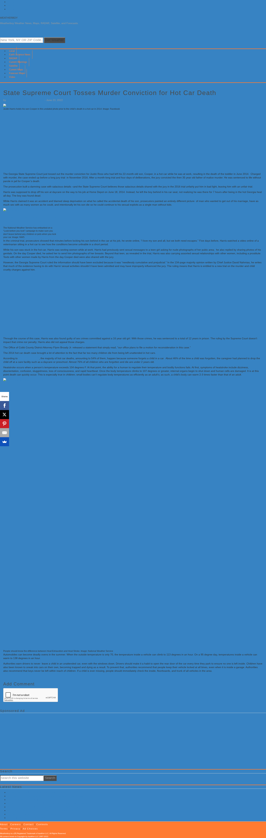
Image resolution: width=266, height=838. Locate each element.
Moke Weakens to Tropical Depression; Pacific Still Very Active (42, 810)
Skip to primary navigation (22, 1)
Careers (15, 824)
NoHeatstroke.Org (28, 358)
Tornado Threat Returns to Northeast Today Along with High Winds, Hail (48, 796)
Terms (4, 829)
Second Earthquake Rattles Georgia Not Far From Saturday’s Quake (46, 806)
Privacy (15, 829)
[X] (4, 414)
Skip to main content (19, 5)
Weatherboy (9, 17)
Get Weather (54, 40)
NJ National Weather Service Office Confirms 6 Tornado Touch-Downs (47, 803)
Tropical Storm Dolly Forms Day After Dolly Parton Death (39, 792)
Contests (42, 824)
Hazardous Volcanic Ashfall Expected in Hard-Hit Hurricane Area (43, 799)
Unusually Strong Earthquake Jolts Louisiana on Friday (38, 817)
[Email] (4, 432)
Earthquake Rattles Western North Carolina (32, 814)
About (4, 824)
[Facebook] (4, 405)
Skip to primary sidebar (20, 9)
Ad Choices (30, 829)
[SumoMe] (4, 441)
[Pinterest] (4, 423)
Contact (29, 824)
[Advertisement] (111, 141)
